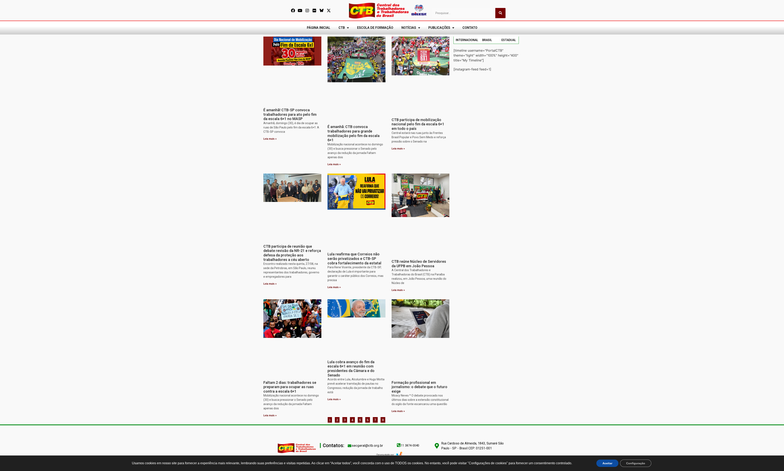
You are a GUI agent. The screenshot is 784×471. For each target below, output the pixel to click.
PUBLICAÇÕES (439, 28)
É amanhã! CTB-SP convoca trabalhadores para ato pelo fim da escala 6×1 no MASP (289, 114)
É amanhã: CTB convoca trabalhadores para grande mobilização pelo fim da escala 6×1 (353, 133)
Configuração (635, 463)
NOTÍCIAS (408, 28)
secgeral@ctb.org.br (367, 445)
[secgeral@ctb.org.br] (349, 446)
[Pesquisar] (500, 13)
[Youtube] (300, 10)
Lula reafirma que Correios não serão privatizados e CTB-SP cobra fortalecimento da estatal (354, 258)
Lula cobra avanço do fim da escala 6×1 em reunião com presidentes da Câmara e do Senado (350, 368)
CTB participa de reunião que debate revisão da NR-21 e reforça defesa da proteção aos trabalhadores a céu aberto (292, 253)
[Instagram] (307, 10)
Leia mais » (270, 138)
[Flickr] (314, 10)
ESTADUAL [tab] (508, 40)
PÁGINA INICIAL (318, 28)
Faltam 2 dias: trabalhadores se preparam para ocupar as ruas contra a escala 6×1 (289, 386)
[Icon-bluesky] (321, 10)
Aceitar (607, 463)
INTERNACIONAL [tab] (467, 40)
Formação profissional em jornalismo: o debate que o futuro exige (419, 386)
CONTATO (469, 28)
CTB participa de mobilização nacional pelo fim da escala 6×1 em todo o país (418, 124)
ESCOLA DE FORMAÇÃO (375, 28)
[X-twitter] (328, 10)
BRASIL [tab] (487, 40)
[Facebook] (293, 10)
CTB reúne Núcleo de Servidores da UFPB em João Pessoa (419, 263)
